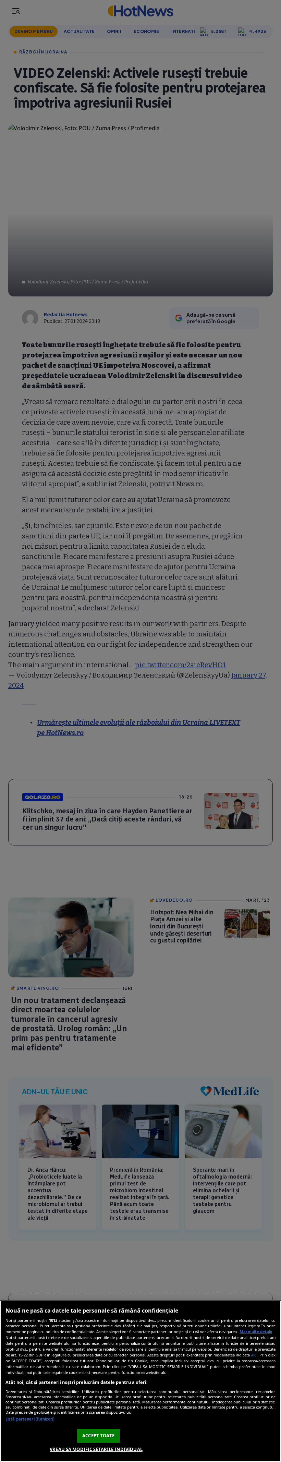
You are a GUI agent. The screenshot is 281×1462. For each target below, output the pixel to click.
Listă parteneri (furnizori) (29, 1419)
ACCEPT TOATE (98, 1436)
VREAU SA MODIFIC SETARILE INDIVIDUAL (96, 1449)
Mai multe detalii (256, 1331)
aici (254, 1355)
